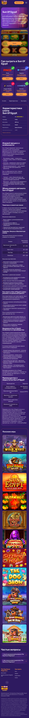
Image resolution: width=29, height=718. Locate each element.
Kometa (16, 677)
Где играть (23, 101)
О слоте (4, 101)
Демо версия (3, 672)
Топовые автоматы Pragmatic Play (7, 675)
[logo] (4, 3)
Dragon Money (17, 675)
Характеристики (13, 101)
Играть (14, 43)
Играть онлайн (19, 2)
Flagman (16, 673)
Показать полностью (6, 132)
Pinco (16, 671)
